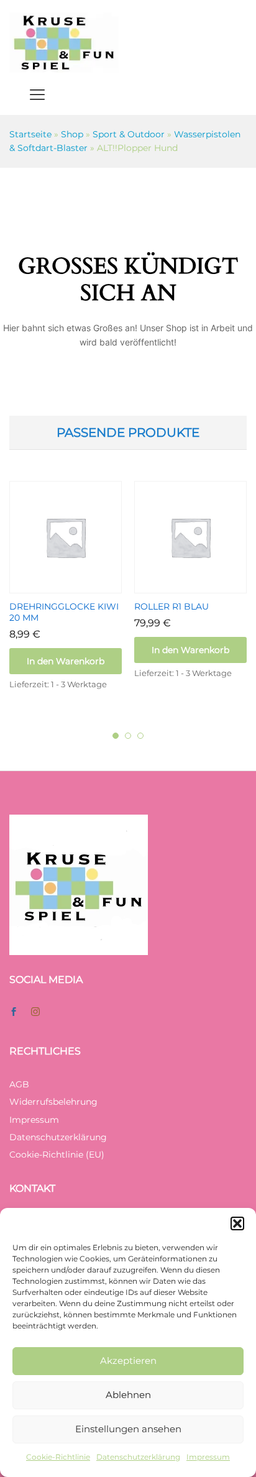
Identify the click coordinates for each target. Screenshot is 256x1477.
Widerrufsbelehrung (53, 1101)
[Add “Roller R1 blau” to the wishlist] (205, 586)
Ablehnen (128, 1395)
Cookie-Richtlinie (58, 1456)
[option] (65, 597)
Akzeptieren (128, 1360)
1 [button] (115, 736)
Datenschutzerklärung (138, 1456)
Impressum (208, 1456)
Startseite (30, 134)
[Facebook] (13, 1012)
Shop (72, 134)
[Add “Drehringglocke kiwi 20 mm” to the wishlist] (80, 586)
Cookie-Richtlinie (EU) (56, 1154)
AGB (19, 1084)
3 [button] (140, 736)
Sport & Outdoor (129, 134)
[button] (237, 1223)
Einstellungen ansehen (128, 1429)
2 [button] (128, 736)
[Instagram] (35, 1012)
